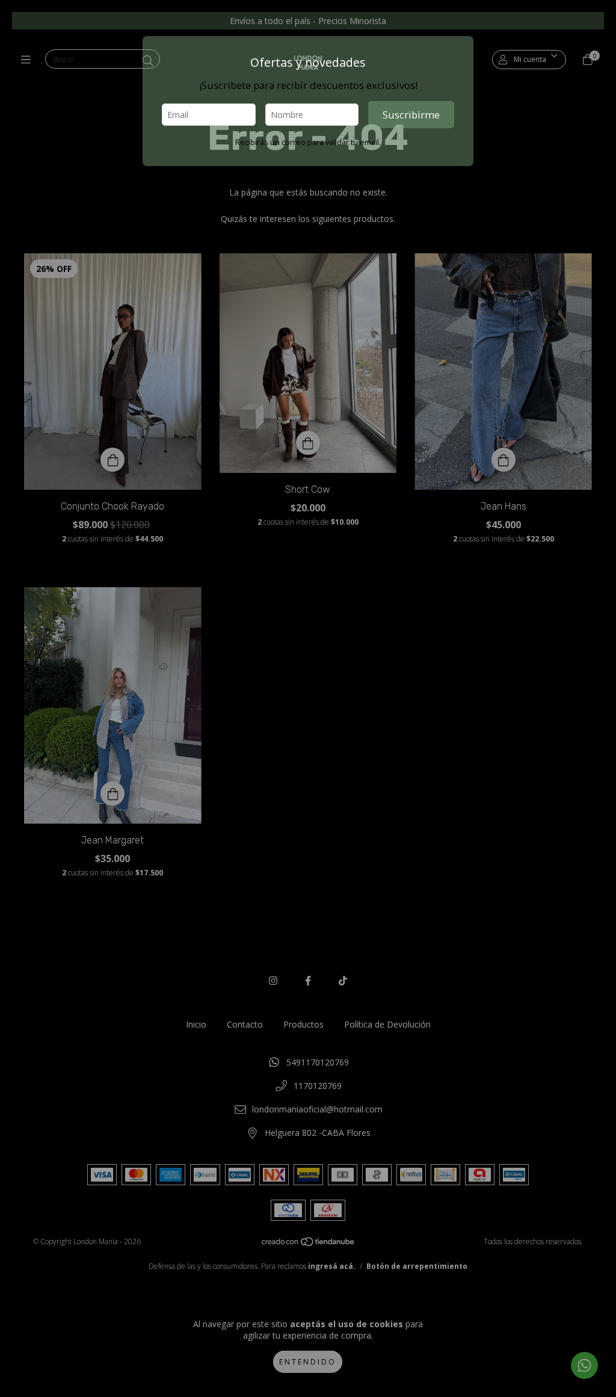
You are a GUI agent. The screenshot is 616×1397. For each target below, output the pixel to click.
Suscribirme (411, 115)
